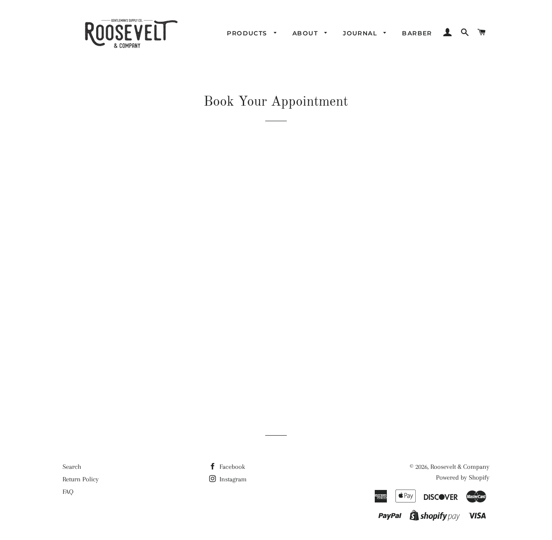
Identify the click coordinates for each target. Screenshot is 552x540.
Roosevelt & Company (459, 467)
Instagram (232, 479)
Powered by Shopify (462, 477)
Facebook (231, 467)
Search (72, 467)
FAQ (68, 492)
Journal (361, 33)
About (306, 33)
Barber (417, 33)
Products (248, 33)
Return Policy (81, 479)
